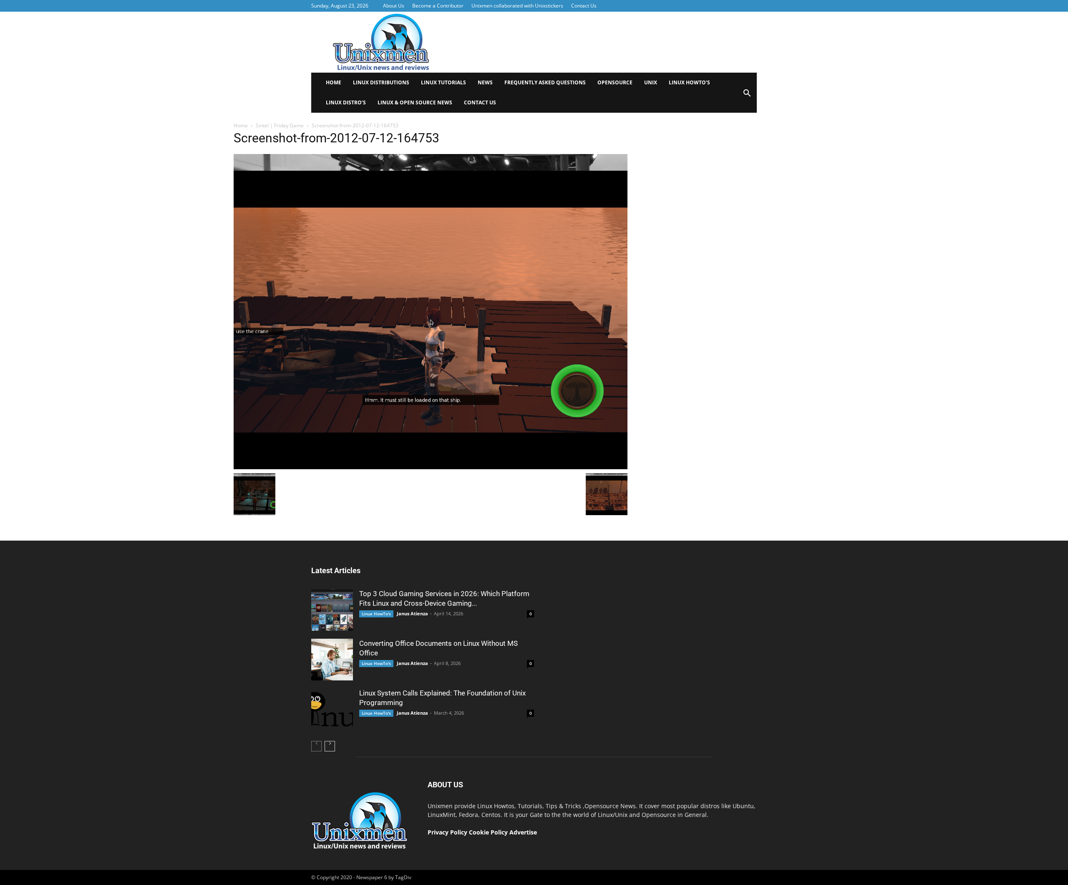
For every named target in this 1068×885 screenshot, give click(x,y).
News (485, 82)
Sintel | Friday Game (280, 125)
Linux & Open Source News (415, 102)
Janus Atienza (412, 613)
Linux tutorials (443, 82)
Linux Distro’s (346, 102)
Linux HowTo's (376, 614)
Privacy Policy (447, 832)
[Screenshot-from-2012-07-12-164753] (430, 467)
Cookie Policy (489, 832)
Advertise (523, 832)
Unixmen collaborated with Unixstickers (517, 5)
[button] (747, 96)
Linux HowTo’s (689, 82)
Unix (650, 82)
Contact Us (584, 5)
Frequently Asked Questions (545, 82)
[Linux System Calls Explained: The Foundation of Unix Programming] (332, 709)
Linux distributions (381, 82)
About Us (393, 5)
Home (333, 82)
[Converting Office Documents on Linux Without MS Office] (332, 659)
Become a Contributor (437, 5)
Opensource (614, 82)
